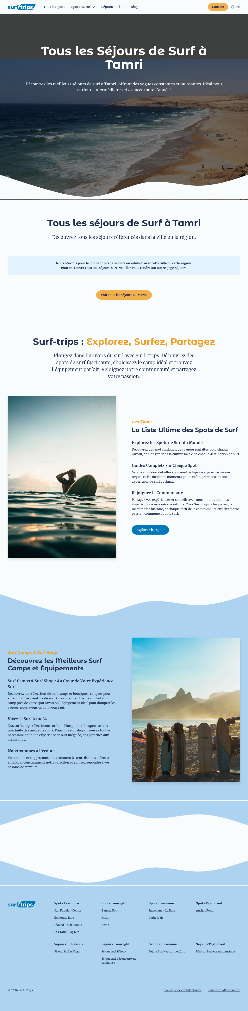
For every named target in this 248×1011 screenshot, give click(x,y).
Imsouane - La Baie (162, 910)
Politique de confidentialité (183, 990)
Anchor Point (205, 910)
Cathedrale (156, 918)
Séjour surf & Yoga (114, 951)
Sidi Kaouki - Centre (67, 910)
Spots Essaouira (66, 903)
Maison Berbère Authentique (215, 951)
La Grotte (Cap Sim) (67, 932)
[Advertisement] (124, 128)
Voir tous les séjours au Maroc (124, 295)
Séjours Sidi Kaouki (69, 944)
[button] (83, 7)
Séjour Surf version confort (167, 951)
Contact (218, 7)
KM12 (105, 925)
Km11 (105, 918)
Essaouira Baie (64, 918)
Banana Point (111, 910)
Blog (134, 7)
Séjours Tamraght (116, 944)
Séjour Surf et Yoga (67, 951)
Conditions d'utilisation (224, 990)
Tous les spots (54, 7)
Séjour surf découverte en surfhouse (119, 960)
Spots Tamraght (114, 903)
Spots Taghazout (209, 903)
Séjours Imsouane (163, 944)
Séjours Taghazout (210, 944)
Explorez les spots (150, 529)
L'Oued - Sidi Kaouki (68, 925)
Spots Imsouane (161, 903)
